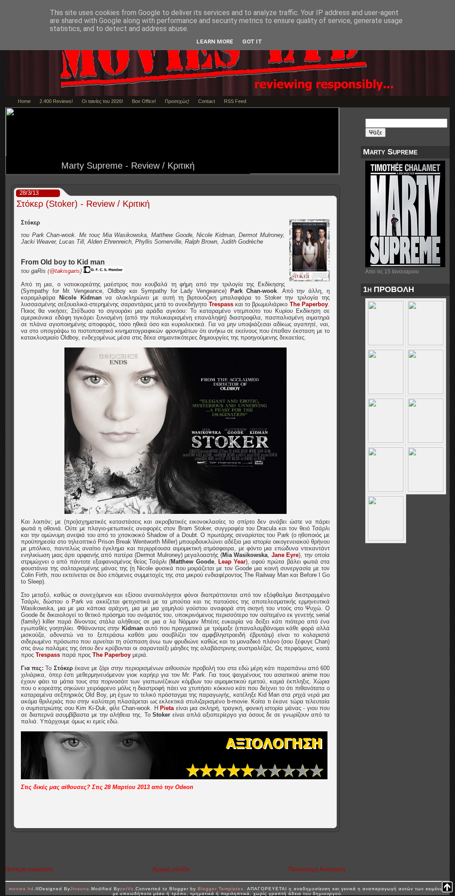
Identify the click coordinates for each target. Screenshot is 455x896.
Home (24, 101)
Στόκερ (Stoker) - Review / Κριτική (83, 204)
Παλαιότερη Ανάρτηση (316, 869)
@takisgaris (64, 271)
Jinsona (79, 888)
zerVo (127, 888)
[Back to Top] (447, 887)
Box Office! (144, 101)
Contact (206, 101)
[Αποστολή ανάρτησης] (333, 821)
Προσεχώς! (177, 101)
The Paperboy (309, 304)
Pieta (167, 708)
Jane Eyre (285, 555)
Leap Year (232, 561)
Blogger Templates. (221, 888)
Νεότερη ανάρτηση (29, 869)
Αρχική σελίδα (170, 869)
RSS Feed (235, 101)
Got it (252, 41)
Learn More (214, 41)
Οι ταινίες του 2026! (102, 101)
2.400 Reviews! (56, 101)
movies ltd (21, 888)
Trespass (221, 304)
